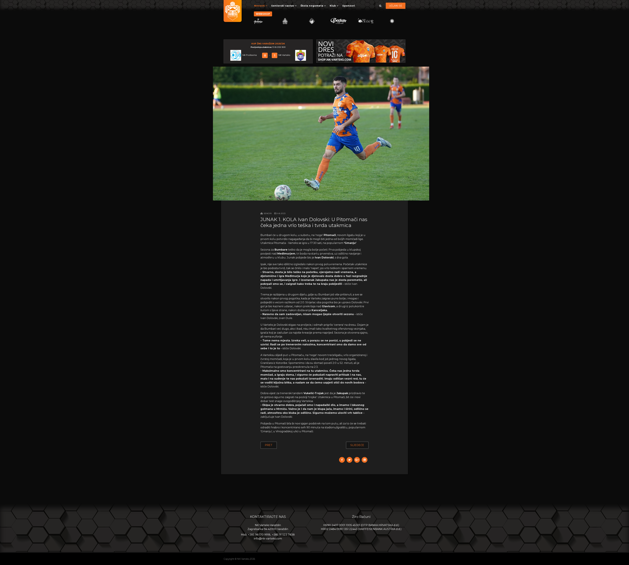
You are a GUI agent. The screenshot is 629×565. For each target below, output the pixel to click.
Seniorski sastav (282, 5)
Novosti (259, 5)
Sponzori (348, 5)
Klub (333, 5)
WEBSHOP (263, 13)
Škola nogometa (312, 5)
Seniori (268, 213)
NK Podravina (249, 55)
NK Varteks (284, 55)
